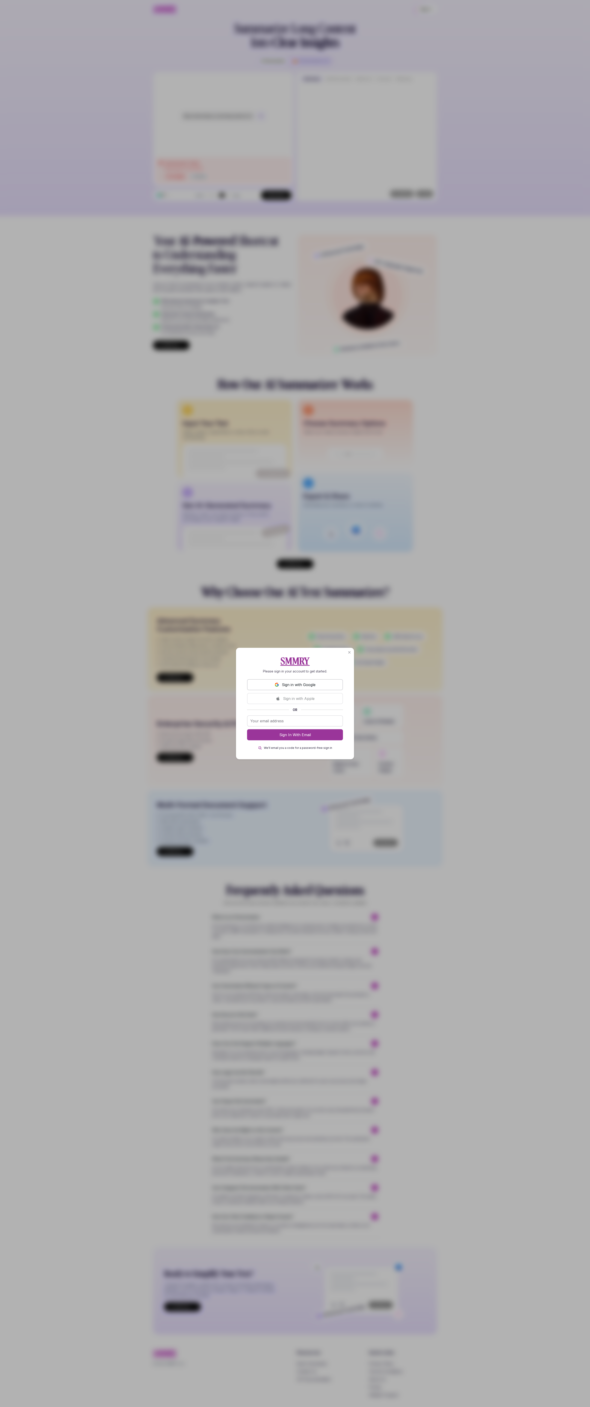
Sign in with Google (299, 684)
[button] (349, 652)
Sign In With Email (295, 734)
